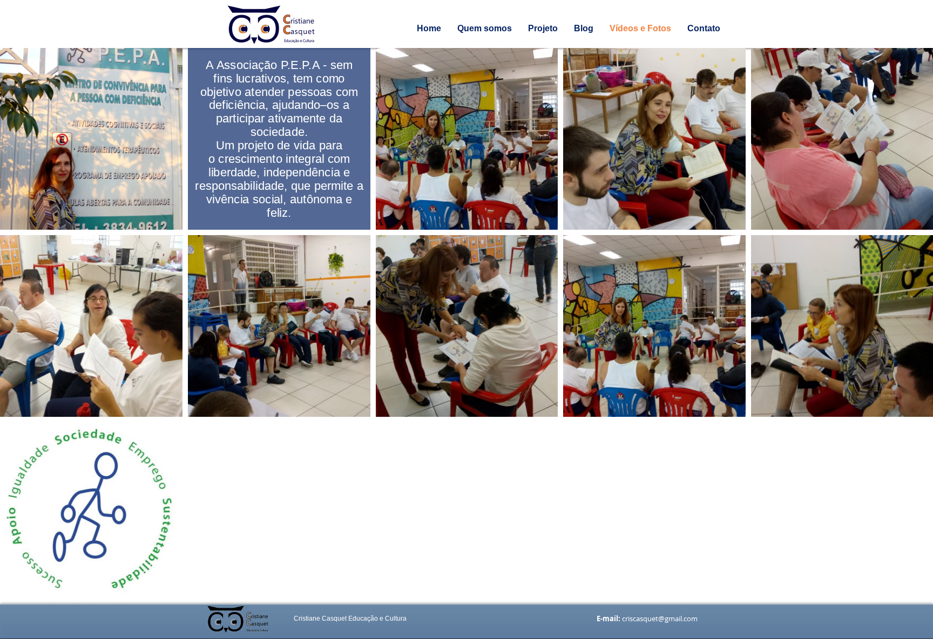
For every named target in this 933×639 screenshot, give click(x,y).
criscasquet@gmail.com (660, 618)
